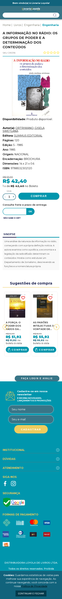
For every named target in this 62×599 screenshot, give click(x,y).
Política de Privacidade (34, 586)
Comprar (19, 349)
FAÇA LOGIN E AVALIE (37, 378)
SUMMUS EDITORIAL (28, 135)
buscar (55, 15)
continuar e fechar (31, 593)
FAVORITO (23, 298)
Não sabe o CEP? (12, 218)
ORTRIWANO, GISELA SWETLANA (23, 129)
